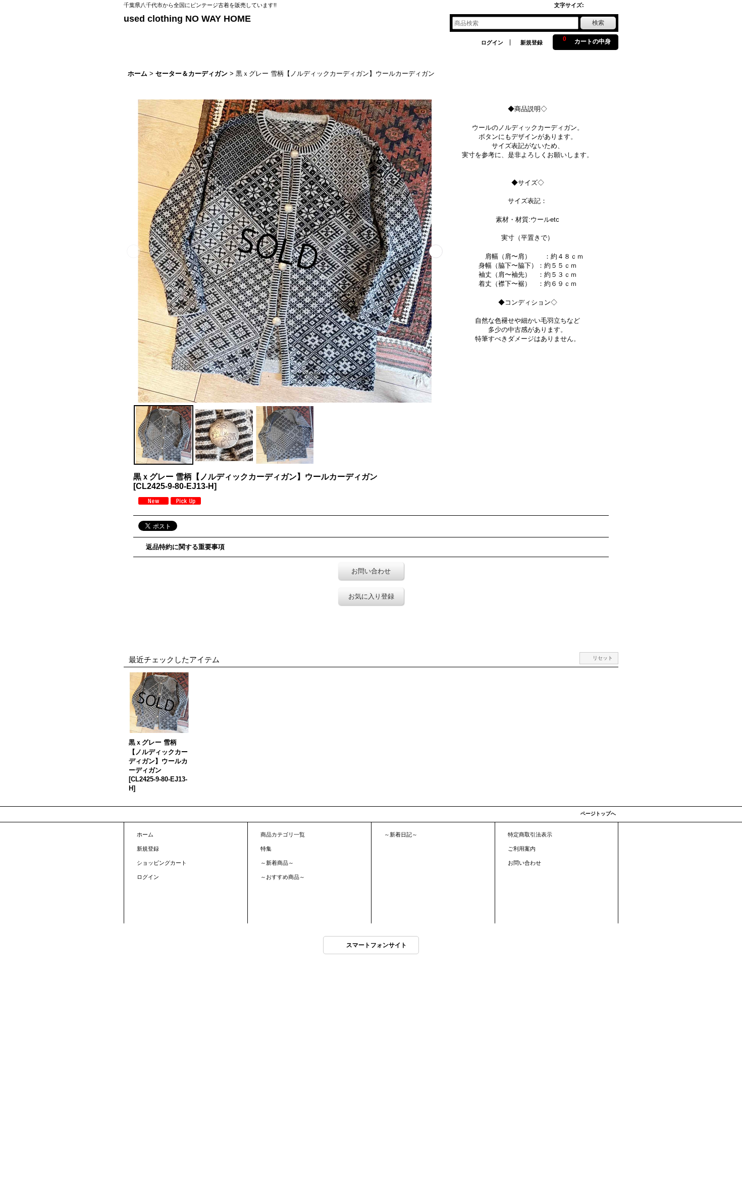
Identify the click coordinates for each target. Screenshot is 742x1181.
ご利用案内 (522, 849)
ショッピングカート (162, 863)
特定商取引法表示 (530, 834)
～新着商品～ (277, 863)
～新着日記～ (400, 834)
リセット (603, 658)
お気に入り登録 (371, 596)
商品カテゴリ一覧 (282, 834)
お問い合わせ (371, 571)
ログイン (492, 42)
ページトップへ (598, 813)
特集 (266, 849)
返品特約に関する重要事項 (185, 547)
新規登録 (531, 42)
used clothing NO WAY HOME (187, 19)
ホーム (145, 834)
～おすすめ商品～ (282, 877)
